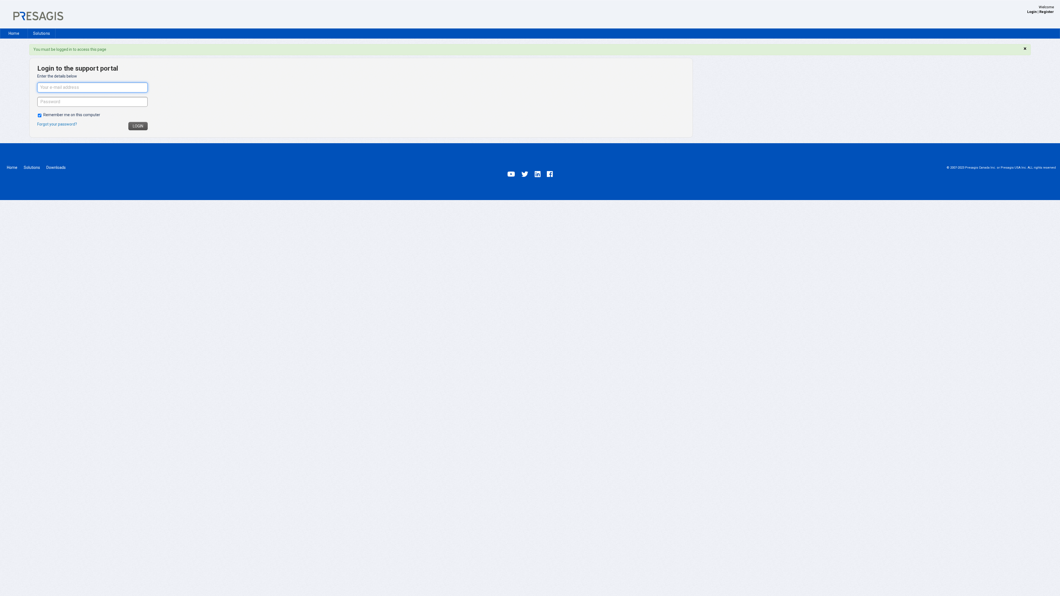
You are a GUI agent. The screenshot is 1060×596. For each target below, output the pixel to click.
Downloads (56, 167)
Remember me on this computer (71, 115)
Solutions (41, 33)
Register (1046, 12)
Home (14, 33)
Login (138, 126)
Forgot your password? (57, 124)
